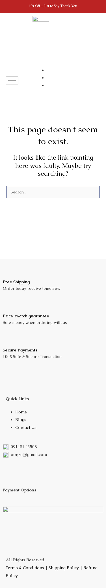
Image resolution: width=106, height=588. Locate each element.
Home (21, 412)
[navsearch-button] (35, 80)
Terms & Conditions (25, 567)
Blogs (20, 419)
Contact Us (25, 427)
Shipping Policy (64, 567)
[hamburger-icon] (12, 80)
